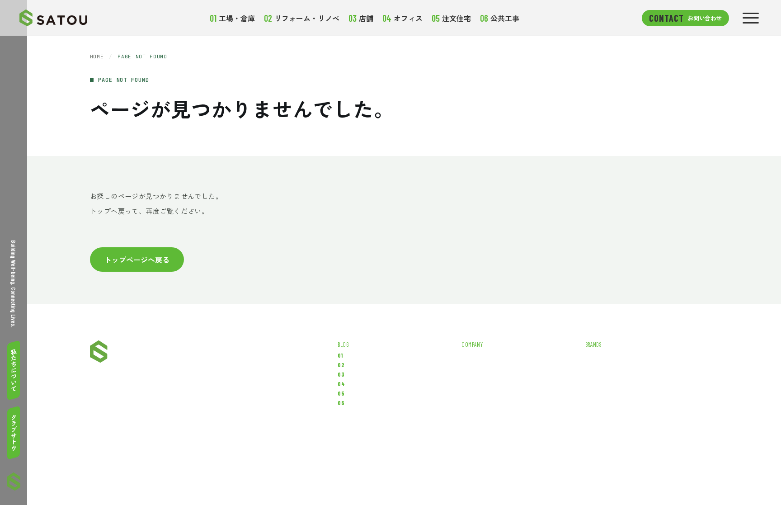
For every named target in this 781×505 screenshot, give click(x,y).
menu (751, 18)
